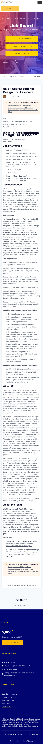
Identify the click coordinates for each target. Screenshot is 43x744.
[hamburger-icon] (40, 2)
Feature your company (21, 38)
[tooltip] (21, 142)
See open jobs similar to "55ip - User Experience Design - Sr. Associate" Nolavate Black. (23, 110)
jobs (3, 76)
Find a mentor (20, 53)
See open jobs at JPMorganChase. (19, 105)
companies (12, 76)
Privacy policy (17, 605)
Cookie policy (26, 605)
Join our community (19, 46)
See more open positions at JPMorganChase (21, 585)
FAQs (17, 492)
